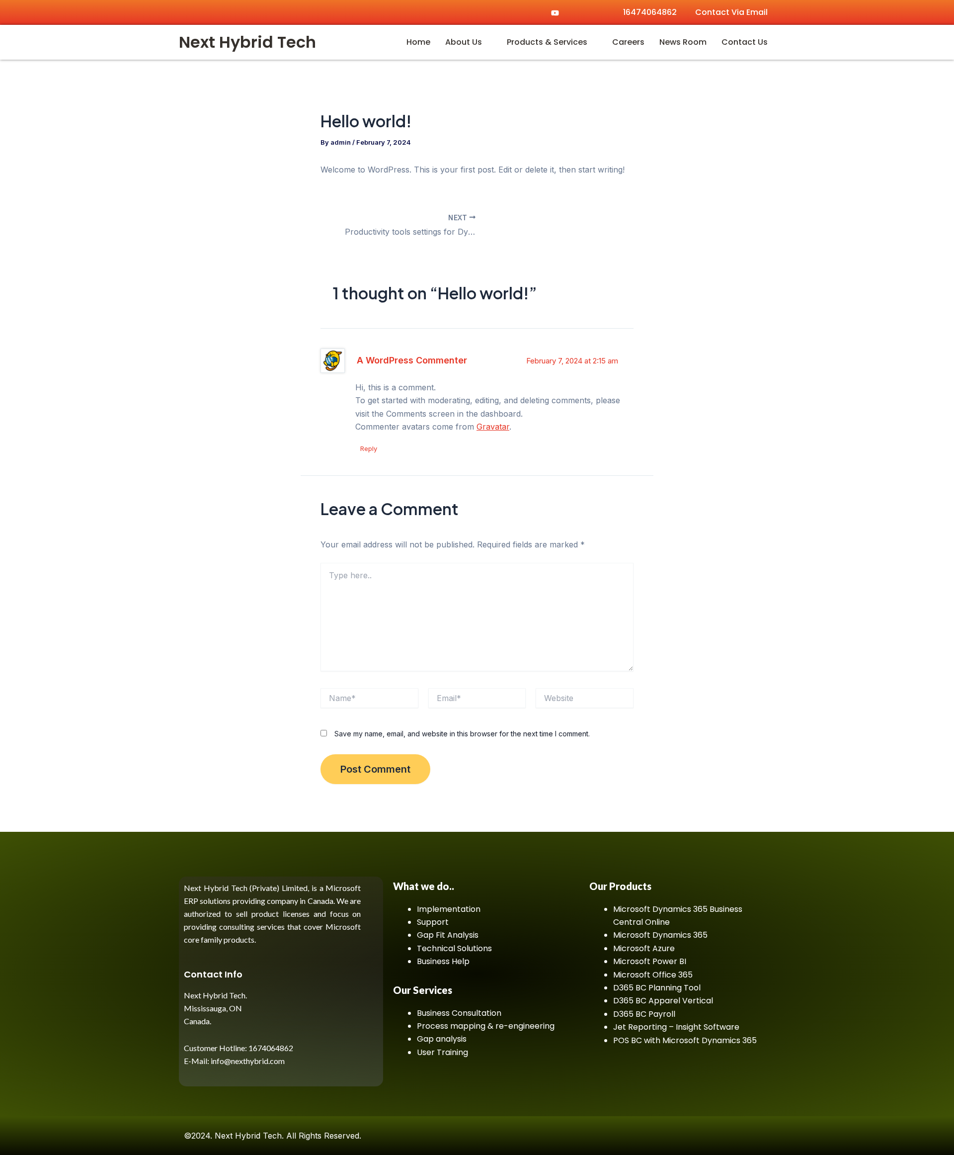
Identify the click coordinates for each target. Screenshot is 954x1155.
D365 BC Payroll (644, 1014)
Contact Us (744, 42)
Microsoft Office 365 (653, 974)
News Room (683, 42)
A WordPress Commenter (412, 360)
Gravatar (493, 427)
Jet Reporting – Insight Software (676, 1027)
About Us (463, 42)
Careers (628, 42)
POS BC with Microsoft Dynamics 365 (685, 1040)
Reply (368, 448)
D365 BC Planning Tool (657, 987)
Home (418, 42)
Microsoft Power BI (649, 961)
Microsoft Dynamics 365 (660, 935)
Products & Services (547, 42)
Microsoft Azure (644, 948)
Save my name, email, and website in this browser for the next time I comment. (462, 733)
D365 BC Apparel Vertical (663, 1000)
